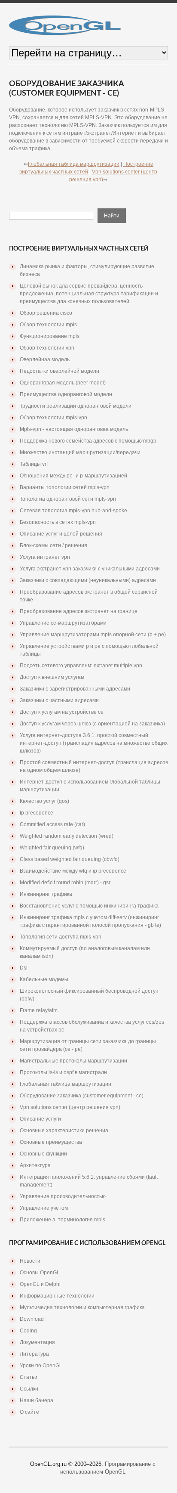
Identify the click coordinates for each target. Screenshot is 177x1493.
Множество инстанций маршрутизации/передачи (80, 452)
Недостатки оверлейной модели (59, 371)
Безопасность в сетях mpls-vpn (58, 522)
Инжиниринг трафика (46, 894)
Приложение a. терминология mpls (62, 1220)
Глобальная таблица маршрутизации (73, 164)
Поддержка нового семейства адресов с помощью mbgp (88, 441)
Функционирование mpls (49, 336)
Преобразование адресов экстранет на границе (78, 611)
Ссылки (29, 1389)
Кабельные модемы (44, 979)
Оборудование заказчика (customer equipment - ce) (81, 1096)
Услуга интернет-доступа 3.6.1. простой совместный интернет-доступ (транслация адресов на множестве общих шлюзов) (94, 743)
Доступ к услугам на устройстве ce (62, 712)
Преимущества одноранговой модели (66, 394)
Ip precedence (36, 813)
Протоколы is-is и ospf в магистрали (63, 1072)
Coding (28, 1331)
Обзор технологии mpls (48, 325)
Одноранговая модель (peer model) (63, 383)
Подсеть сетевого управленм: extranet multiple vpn (81, 666)
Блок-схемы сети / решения (53, 545)
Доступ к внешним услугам (52, 677)
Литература (34, 1354)
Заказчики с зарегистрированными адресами (75, 689)
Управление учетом (44, 1208)
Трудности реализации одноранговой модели (75, 406)
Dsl (23, 968)
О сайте (29, 1412)
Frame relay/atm (39, 1010)
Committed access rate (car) (52, 824)
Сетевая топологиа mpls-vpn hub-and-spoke (73, 511)
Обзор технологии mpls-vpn (53, 418)
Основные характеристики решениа (64, 1130)
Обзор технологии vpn (47, 348)
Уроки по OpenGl (40, 1366)
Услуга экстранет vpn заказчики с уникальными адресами (90, 569)
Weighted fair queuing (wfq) (52, 848)
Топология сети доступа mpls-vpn (60, 937)
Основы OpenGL (40, 1273)
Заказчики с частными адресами (59, 700)
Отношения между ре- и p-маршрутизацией (73, 476)
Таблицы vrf (34, 464)
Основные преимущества (51, 1142)
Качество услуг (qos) (44, 801)
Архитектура (35, 1165)
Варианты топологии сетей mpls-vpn (65, 487)
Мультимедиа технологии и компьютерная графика (82, 1307)
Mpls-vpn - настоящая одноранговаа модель (74, 429)
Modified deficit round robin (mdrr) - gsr (65, 883)
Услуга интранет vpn (45, 557)
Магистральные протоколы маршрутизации (73, 1061)
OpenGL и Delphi (40, 1284)
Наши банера (36, 1400)
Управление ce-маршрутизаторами (63, 623)
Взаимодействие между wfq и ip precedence (73, 871)
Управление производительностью (63, 1196)
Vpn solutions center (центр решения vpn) (70, 1107)
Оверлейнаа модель (45, 359)
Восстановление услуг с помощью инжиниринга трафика (89, 906)
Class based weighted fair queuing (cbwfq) (69, 859)
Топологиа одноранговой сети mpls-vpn (68, 499)
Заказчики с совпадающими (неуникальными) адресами (88, 580)
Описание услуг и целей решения (61, 534)
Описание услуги (40, 1119)
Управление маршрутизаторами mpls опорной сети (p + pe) (93, 635)
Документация (37, 1342)
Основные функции (43, 1154)
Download (32, 1319)
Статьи (28, 1377)
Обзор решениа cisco (46, 313)
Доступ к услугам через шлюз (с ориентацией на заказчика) (92, 724)
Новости (30, 1261)
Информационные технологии (57, 1296)
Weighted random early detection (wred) (66, 836)
